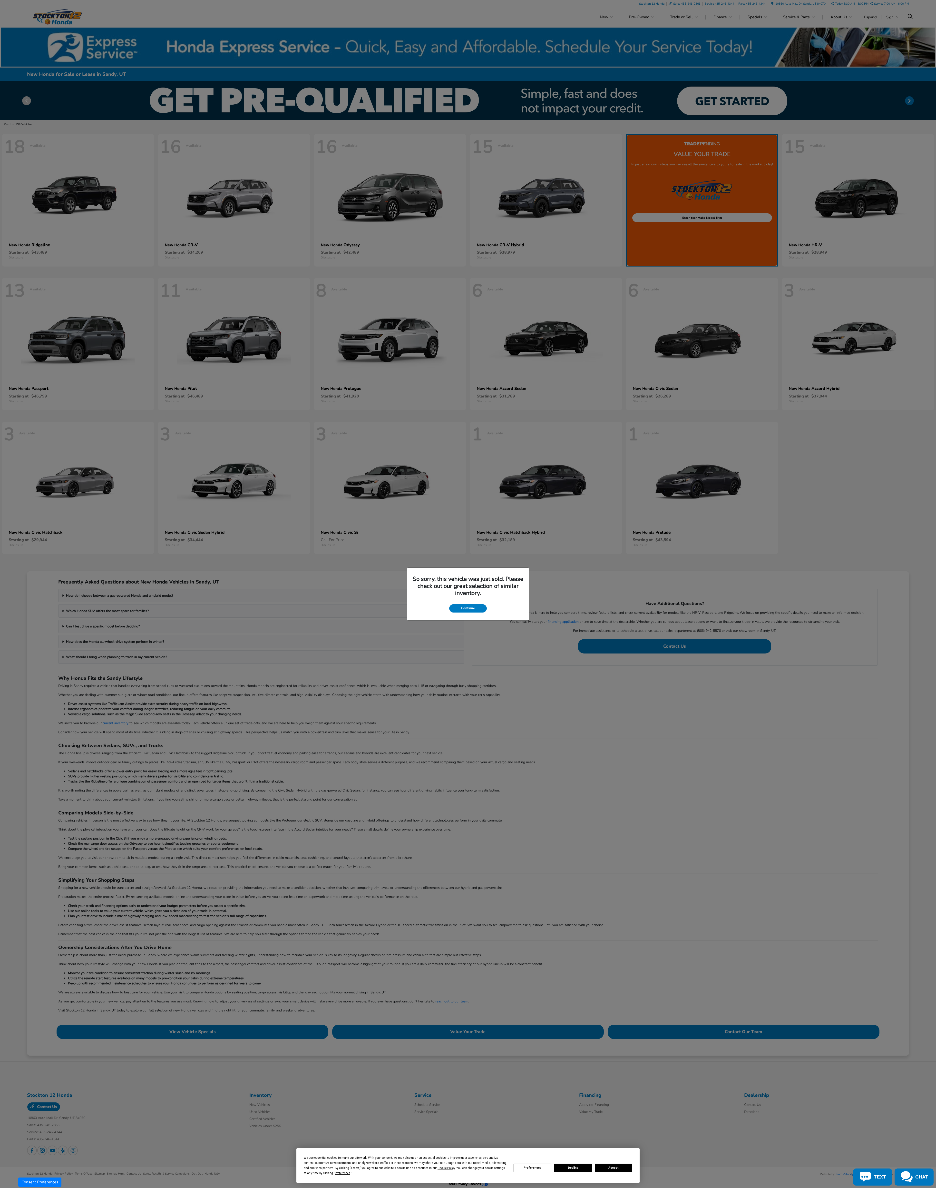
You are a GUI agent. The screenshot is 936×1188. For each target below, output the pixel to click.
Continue (468, 608)
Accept (613, 1167)
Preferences (532, 1167)
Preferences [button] (342, 1173)
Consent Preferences (39, 1182)
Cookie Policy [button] (446, 1168)
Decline (573, 1167)
